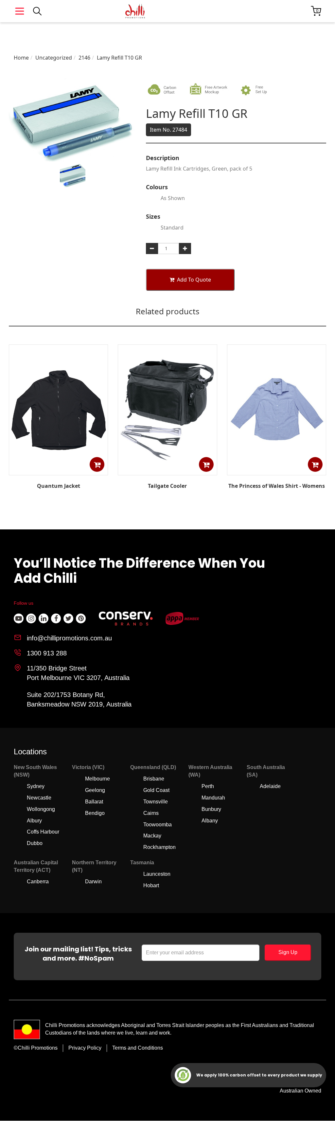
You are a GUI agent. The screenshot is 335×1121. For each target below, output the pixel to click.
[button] (97, 464)
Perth (208, 786)
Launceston (156, 874)
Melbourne (97, 778)
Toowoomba (157, 824)
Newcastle (39, 797)
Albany (210, 820)
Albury (34, 820)
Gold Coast (156, 790)
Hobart (151, 885)
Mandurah (213, 797)
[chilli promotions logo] (135, 11)
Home (21, 57)
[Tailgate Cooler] (167, 470)
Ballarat (94, 801)
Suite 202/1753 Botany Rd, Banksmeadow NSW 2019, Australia (79, 699)
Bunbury (211, 809)
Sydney (35, 786)
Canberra (38, 881)
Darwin (93, 881)
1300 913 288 (47, 653)
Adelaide (270, 786)
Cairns (151, 813)
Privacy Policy (84, 1048)
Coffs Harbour (43, 832)
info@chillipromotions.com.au (69, 638)
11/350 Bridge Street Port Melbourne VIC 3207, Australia (78, 673)
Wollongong (41, 809)
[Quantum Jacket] (58, 470)
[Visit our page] (19, 618)
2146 (84, 57)
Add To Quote (194, 279)
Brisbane (153, 778)
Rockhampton (159, 847)
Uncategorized (53, 57)
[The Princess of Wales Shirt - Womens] (276, 470)
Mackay (152, 835)
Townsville (155, 801)
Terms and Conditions (137, 1048)
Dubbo (35, 843)
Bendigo (95, 813)
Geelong (95, 790)
